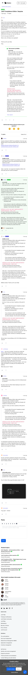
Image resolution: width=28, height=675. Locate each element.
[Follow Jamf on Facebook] (12, 608)
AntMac (4, 138)
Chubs (6, 579)
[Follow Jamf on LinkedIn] (4, 608)
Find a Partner (4, 627)
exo (4, 17)
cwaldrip (5, 395)
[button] (2, 3)
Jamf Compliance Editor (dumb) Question (10, 564)
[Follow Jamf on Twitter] (1, 608)
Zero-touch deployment (6, 638)
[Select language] (18, 3)
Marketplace (3, 623)
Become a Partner (5, 625)
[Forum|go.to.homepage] (8, 3)
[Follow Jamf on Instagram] (9, 608)
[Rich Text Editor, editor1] (14, 531)
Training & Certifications (6, 616)
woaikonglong (8, 591)
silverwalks (5, 455)
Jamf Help (3, 614)
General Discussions (6, 6)
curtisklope (5, 349)
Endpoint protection (5, 653)
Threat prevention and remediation (8, 655)
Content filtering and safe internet (8, 657)
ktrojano (6, 583)
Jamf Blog (3, 621)
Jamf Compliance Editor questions (9, 555)
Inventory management (6, 645)
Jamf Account (4, 629)
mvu (4, 292)
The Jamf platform (5, 636)
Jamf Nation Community (6, 619)
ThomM (6, 587)
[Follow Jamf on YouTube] (7, 608)
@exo (2, 351)
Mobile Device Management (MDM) (9, 640)
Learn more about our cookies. (15, 666)
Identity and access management (8, 651)
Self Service (3, 649)
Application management (6, 642)
